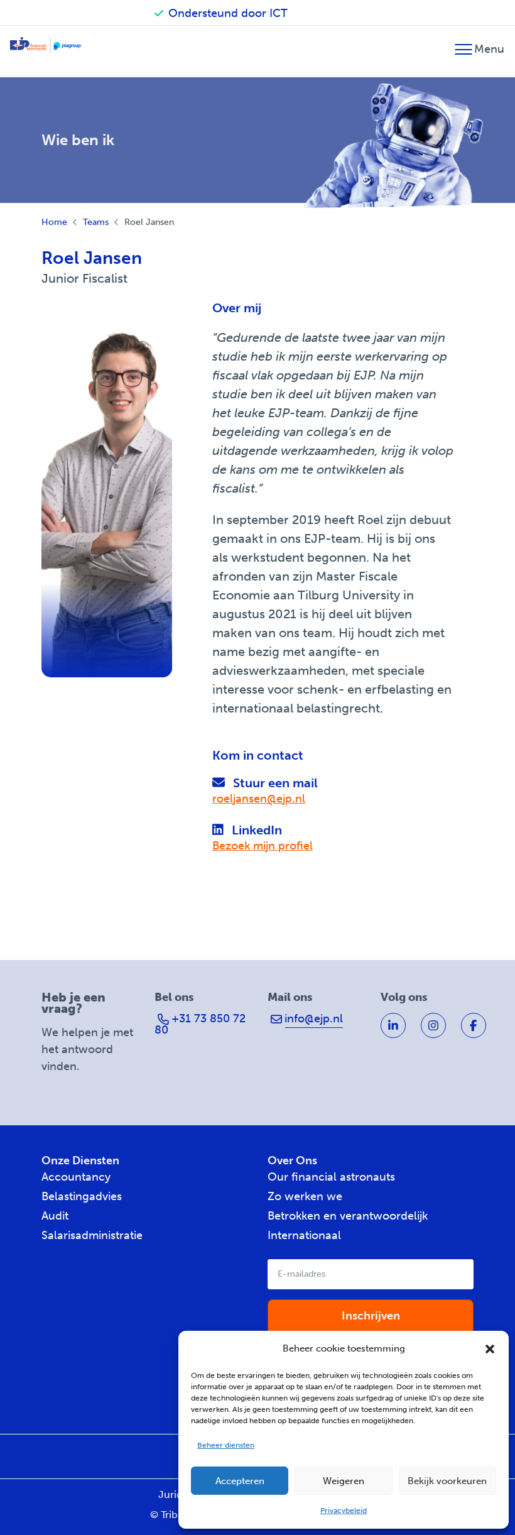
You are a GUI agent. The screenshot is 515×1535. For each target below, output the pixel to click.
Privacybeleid (343, 1510)
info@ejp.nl (312, 1018)
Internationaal (304, 1235)
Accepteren (239, 1481)
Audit (54, 1216)
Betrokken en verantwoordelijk (348, 1216)
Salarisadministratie (92, 1235)
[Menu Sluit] (463, 54)
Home (54, 222)
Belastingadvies (81, 1196)
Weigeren (343, 1481)
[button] (490, 1349)
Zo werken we (305, 1196)
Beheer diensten (225, 1445)
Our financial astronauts (331, 1177)
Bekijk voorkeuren (447, 1481)
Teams (96, 222)
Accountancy (76, 1177)
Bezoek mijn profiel (262, 846)
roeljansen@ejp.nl (258, 799)
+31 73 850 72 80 (200, 1024)
